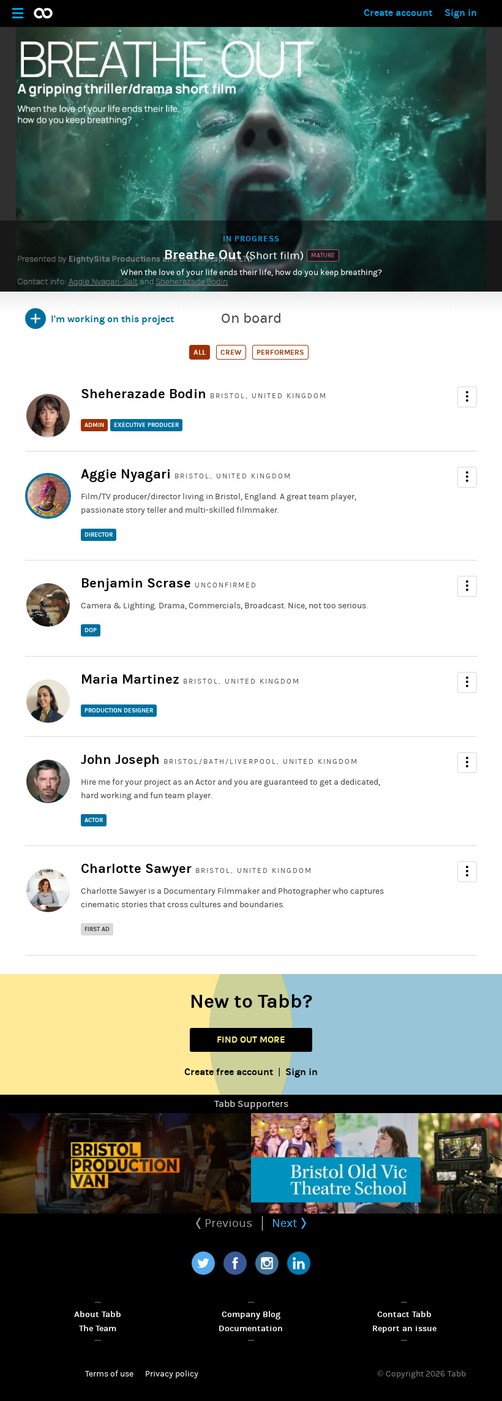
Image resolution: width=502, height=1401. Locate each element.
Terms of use (109, 1374)
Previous (227, 1223)
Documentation (251, 1328)
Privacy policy (171, 1374)
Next (286, 1223)
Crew (231, 352)
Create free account (228, 1072)
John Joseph (120, 759)
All (199, 352)
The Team (97, 1328)
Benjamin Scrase (136, 583)
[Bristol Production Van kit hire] (125, 1163)
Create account (398, 12)
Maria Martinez (130, 679)
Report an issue (404, 1328)
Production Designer (118, 710)
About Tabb (97, 1314)
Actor (93, 820)
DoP (90, 630)
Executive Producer (146, 425)
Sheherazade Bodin (143, 394)
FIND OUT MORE (251, 1039)
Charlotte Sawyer (136, 868)
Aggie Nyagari (126, 474)
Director (98, 534)
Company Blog (251, 1314)
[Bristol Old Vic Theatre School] (376, 1163)
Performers (280, 352)
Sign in (460, 12)
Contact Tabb (404, 1314)
